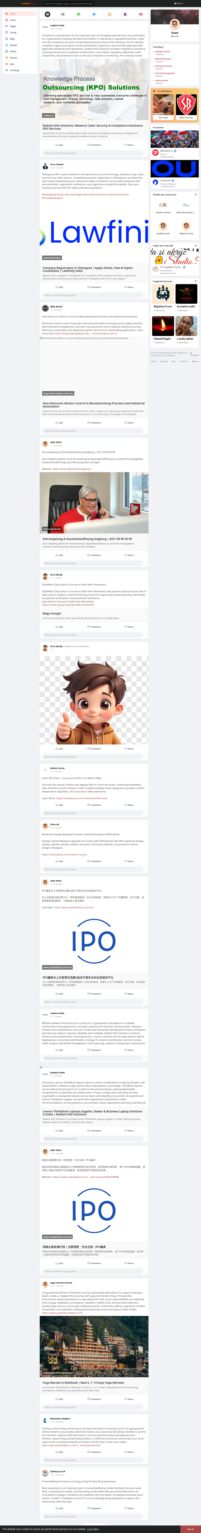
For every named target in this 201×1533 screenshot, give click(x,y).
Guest (174, 32)
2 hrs (52, 1153)
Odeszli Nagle (162, 338)
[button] (67, 3)
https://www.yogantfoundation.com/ (62, 1312)
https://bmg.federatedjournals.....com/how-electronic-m (86, 333)
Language (194, 355)
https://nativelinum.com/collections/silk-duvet (81, 798)
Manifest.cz (166, 150)
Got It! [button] (191, 1529)
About (153, 361)
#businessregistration (77, 194)
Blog (173, 361)
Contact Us (184, 361)
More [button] (194, 361)
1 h (51, 310)
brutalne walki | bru (188, 306)
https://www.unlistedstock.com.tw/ (73, 907)
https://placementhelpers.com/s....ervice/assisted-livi (71, 1445)
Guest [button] (179, 3)
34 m (52, 168)
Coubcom (165, 180)
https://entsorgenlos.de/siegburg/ (72, 469)
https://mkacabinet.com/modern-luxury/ (64, 854)
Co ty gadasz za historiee (171, 267)
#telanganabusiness (53, 194)
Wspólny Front (163, 306)
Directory (164, 361)
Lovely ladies (185, 338)
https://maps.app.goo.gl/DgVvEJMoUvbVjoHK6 (68, 604)
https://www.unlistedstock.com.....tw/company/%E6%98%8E (86, 1177)
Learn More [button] (93, 1529)
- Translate (58, 29)
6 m (51, 29)
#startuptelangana (52, 198)
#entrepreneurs (99, 194)
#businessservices (119, 194)
